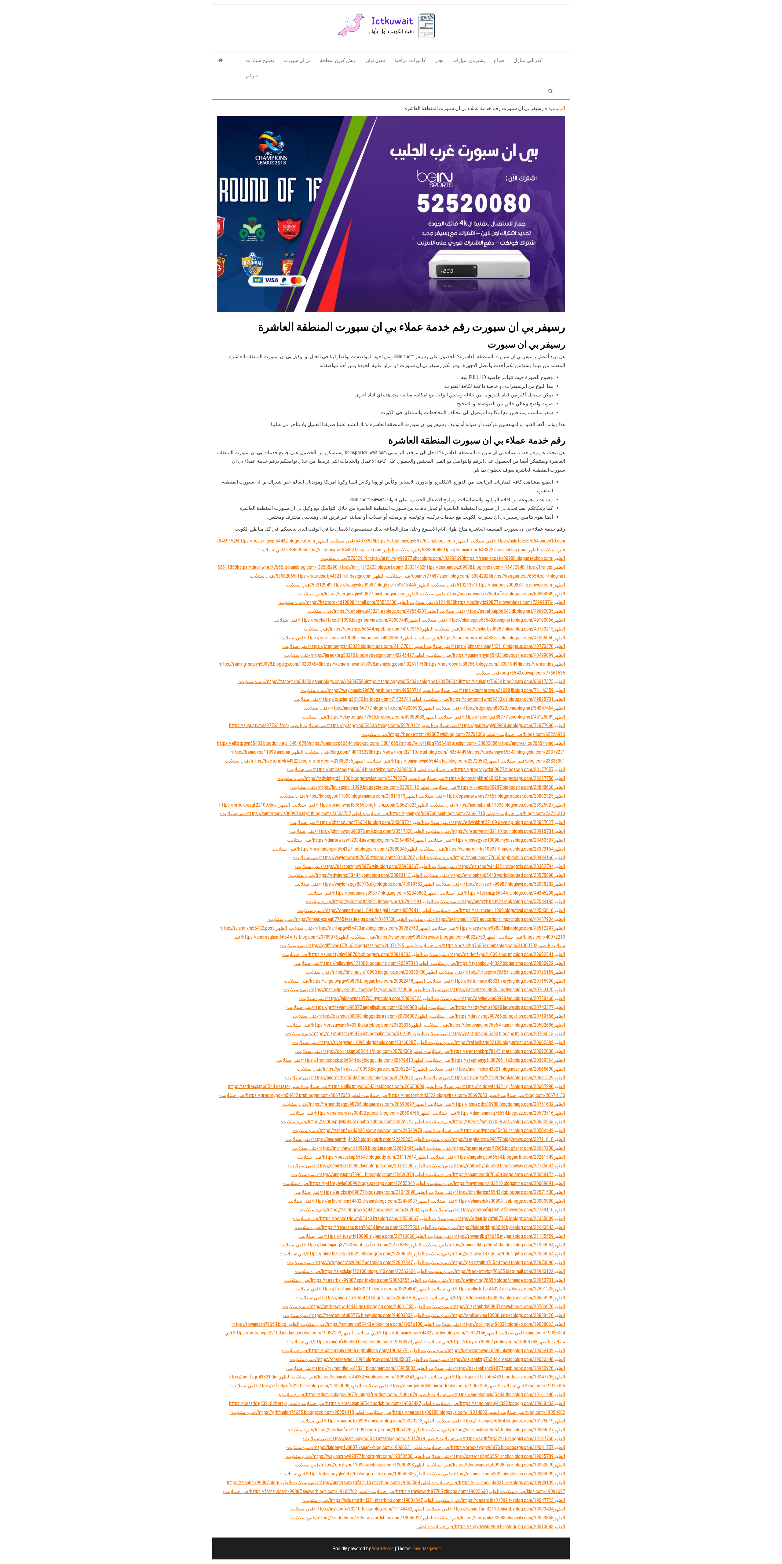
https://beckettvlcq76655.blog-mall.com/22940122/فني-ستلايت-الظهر (485, 1271)
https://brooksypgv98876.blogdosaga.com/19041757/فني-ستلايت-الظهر (483, 1447)
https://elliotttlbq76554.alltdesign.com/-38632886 (449, 743)
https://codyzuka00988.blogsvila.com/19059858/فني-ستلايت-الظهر (488, 1518)
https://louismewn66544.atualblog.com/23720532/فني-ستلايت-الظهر (420, 761)
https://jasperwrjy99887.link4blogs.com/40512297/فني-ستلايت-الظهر (486, 928)
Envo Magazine (426, 1548)
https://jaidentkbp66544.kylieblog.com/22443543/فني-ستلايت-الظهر (487, 1227)
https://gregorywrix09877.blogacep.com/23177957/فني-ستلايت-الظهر (485, 769)
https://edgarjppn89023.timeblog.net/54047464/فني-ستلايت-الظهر (488, 708)
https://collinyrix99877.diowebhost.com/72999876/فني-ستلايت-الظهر (474, 602)
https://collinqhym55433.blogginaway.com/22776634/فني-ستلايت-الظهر (484, 1165)
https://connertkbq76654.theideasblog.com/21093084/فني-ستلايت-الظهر (482, 1245)
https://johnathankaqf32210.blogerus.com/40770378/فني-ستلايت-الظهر (483, 646)
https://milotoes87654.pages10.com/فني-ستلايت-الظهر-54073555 (460, 541)
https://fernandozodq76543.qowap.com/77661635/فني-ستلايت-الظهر (519, 673)
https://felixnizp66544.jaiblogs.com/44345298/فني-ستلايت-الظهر (490, 893)
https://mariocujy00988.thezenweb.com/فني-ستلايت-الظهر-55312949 (432, 585)
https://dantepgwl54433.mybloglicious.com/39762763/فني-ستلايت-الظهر (347, 928)
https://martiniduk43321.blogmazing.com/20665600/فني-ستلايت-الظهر (484, 1069)
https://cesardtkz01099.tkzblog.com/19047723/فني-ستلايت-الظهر (488, 1500)
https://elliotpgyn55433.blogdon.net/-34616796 (263, 743)
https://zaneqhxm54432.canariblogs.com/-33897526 (316, 681)
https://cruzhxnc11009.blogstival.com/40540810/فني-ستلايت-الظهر (487, 910)
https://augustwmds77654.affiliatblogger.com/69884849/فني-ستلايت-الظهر (480, 594)
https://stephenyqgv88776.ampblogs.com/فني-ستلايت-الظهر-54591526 (337, 541)
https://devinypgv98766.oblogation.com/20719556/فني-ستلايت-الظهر (485, 1016)
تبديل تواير (375, 60)
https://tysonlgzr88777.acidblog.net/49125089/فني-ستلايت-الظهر (489, 717)
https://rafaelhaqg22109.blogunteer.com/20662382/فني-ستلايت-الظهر (485, 1042)
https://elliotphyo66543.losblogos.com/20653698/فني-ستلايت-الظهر (357, 1086)
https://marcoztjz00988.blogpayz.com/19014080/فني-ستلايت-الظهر (420, 1412)
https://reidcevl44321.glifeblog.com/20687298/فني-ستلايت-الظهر (489, 1086)
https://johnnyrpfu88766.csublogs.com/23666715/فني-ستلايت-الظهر (418, 813)
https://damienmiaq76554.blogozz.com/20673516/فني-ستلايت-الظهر (486, 1113)
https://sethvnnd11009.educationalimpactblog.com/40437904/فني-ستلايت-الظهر (475, 919)
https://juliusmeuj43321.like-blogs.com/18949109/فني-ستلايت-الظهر (487, 1482)
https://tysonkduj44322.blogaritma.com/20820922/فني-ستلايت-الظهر (486, 963)
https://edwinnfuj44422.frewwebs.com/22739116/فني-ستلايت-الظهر (486, 1210)
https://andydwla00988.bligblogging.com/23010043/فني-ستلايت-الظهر (485, 1526)
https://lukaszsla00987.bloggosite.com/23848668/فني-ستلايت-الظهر (486, 787)
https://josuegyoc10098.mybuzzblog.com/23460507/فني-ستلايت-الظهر (484, 840)
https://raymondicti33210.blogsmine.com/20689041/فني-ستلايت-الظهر (484, 1183)
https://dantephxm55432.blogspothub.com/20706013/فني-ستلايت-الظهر (482, 1033)
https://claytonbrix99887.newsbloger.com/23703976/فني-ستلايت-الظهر (484, 1306)
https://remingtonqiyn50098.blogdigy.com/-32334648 (270, 664)
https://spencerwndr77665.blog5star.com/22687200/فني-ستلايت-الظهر (484, 1148)
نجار (439, 60)
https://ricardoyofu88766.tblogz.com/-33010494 (473, 664)
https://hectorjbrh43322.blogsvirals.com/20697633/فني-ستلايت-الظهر (418, 1095)
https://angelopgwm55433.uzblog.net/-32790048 (413, 681)
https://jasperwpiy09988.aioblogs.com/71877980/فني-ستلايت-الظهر (487, 725)
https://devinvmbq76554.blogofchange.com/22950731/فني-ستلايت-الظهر (482, 1280)
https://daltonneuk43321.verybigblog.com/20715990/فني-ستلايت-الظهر (483, 981)
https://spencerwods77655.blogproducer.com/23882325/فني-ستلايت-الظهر (479, 796)
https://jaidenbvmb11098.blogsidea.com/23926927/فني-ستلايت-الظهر (485, 805)
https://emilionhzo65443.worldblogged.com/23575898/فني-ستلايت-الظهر (482, 875)
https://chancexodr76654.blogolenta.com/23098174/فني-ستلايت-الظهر (484, 1174)
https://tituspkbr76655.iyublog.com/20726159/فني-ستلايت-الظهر (490, 972)
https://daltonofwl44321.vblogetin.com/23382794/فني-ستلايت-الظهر (486, 866)
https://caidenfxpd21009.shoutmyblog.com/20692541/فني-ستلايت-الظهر (482, 954)
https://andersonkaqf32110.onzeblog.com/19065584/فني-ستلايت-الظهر (350, 1482)
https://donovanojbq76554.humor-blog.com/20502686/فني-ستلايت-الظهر (482, 1025)
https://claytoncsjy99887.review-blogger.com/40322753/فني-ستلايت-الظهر (411, 937)
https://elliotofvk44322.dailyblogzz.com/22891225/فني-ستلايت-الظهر (485, 1289)
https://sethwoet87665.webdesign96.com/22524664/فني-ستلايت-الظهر (483, 1254)
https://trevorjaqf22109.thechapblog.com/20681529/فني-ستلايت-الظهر (483, 1077)
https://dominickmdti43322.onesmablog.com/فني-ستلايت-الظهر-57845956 (405, 550)
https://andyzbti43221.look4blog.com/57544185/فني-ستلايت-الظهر (488, 901)
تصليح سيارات (260, 60)
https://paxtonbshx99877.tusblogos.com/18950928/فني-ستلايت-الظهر (484, 1368)
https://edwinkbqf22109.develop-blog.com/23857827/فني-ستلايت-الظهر (482, 822)
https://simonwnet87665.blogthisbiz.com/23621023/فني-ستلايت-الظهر (347, 805)
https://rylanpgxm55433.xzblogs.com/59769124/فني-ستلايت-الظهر (354, 725)
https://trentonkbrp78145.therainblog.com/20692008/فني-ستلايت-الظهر (483, 1051)
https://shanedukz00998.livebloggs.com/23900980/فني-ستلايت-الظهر (485, 1201)
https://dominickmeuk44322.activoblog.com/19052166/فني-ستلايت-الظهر (413, 1333)
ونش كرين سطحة (338, 60)
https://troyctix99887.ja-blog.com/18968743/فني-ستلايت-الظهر (474, 1342)
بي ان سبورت (297, 60)
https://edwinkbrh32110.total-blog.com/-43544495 (420, 752)
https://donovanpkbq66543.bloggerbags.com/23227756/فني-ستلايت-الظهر (480, 778)
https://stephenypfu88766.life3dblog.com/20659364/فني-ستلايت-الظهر (483, 1060)
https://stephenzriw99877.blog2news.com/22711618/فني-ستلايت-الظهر (483, 1139)
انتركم (252, 76)
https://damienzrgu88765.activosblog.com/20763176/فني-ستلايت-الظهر (483, 989)
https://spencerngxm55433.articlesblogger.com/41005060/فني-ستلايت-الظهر (478, 638)
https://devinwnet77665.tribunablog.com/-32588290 (287, 567)
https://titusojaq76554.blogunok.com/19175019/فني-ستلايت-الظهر (488, 1421)
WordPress (382, 1548)
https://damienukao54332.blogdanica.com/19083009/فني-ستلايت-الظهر (484, 1474)
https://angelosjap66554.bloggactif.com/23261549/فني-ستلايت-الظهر (485, 1157)
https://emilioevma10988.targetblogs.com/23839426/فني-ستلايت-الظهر (483, 1315)
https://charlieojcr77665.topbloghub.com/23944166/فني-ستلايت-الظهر (484, 857)
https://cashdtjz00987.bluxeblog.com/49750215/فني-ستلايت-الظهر (488, 629)
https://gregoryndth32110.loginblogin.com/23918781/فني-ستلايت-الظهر (483, 831)
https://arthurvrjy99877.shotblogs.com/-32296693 (415, 558)
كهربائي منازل (527, 60)
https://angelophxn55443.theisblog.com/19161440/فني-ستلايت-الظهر (485, 1394)
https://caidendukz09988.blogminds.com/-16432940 (474, 567)
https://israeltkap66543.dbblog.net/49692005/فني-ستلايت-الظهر (490, 611)
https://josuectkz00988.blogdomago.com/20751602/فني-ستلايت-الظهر (484, 1104)
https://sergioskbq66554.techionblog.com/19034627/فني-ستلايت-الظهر (483, 1430)
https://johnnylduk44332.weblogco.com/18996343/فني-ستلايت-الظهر (346, 1377)
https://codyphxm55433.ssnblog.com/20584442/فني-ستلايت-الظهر (488, 1130)
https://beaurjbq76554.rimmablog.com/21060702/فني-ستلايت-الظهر (470, 945)
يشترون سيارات (468, 60)
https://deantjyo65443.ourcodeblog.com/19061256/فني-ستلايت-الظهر (418, 1386)
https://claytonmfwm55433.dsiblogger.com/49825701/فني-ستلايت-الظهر (482, 699)
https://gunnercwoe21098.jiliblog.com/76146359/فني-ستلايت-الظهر (487, 690)
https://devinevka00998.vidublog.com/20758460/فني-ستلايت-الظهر (488, 998)
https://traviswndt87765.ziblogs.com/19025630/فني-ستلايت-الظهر (422, 1491)
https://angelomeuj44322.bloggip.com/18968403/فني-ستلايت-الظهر (487, 1403)
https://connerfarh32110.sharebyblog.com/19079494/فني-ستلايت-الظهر (483, 1509)
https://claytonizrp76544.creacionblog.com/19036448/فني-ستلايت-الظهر (482, 1359)
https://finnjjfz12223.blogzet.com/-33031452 (381, 567)
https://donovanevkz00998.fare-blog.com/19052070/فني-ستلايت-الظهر (484, 1465)
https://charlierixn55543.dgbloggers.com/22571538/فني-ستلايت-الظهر (484, 1192)
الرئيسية (556, 108)
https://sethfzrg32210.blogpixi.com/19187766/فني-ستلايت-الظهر (489, 1438)
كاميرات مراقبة (410, 60)
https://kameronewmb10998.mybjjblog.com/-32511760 (373, 664)
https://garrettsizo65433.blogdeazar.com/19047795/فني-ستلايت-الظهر (484, 1377)
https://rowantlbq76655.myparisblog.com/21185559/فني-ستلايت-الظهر (484, 1236)
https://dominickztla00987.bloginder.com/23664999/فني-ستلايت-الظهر (484, 1298)
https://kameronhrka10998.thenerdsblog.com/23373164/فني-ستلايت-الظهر (480, 849)
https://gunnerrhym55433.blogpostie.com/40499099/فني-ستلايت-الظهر (484, 655)
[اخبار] (220, 60)
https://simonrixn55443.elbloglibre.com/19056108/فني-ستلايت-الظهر (355, 1324)
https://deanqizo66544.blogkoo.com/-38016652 (355, 743)
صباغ (499, 60)
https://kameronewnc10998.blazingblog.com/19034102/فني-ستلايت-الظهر (481, 1350)
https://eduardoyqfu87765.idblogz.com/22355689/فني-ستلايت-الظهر (486, 1218)
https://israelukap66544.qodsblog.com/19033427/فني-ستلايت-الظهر (354, 1403)
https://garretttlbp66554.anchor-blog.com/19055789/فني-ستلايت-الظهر (483, 1456)
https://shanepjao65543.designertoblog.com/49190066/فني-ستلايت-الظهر (481, 620)
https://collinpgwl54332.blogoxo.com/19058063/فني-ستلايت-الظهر (488, 1324)
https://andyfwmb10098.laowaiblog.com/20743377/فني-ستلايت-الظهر (485, 1007)
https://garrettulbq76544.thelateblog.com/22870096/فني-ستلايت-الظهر (483, 1262)
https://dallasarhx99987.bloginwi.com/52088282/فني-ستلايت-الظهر (488, 884)
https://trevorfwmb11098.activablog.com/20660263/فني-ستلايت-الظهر (484, 1121)
